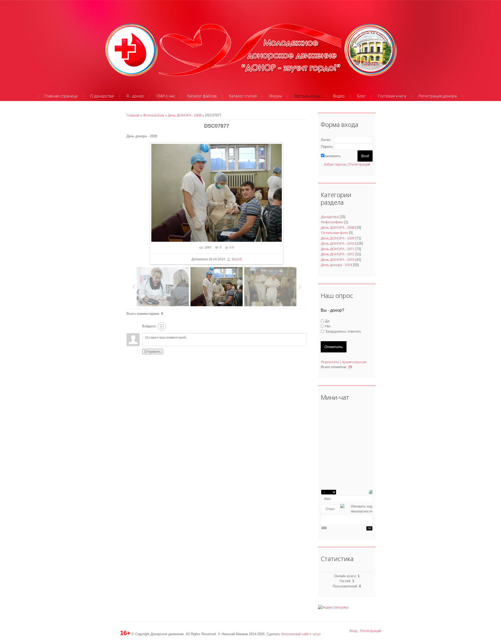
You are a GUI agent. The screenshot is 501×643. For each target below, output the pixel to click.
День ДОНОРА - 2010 (337, 243)
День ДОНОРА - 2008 (184, 115)
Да (327, 321)
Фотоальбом (153, 115)
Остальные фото (334, 232)
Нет (328, 326)
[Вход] (162, 326)
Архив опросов (354, 361)
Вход (353, 630)
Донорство (330, 216)
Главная (133, 115)
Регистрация (359, 164)
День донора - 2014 (336, 264)
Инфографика (332, 222)
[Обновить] (370, 491)
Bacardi (237, 259)
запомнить (332, 156)
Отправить (152, 351)
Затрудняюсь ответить (343, 331)
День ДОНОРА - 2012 (337, 254)
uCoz (317, 634)
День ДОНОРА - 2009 (337, 238)
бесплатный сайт (295, 634)
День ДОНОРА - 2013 (337, 259)
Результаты (330, 361)
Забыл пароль (335, 164)
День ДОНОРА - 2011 (337, 248)
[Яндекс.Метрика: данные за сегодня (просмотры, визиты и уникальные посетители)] (333, 607)
